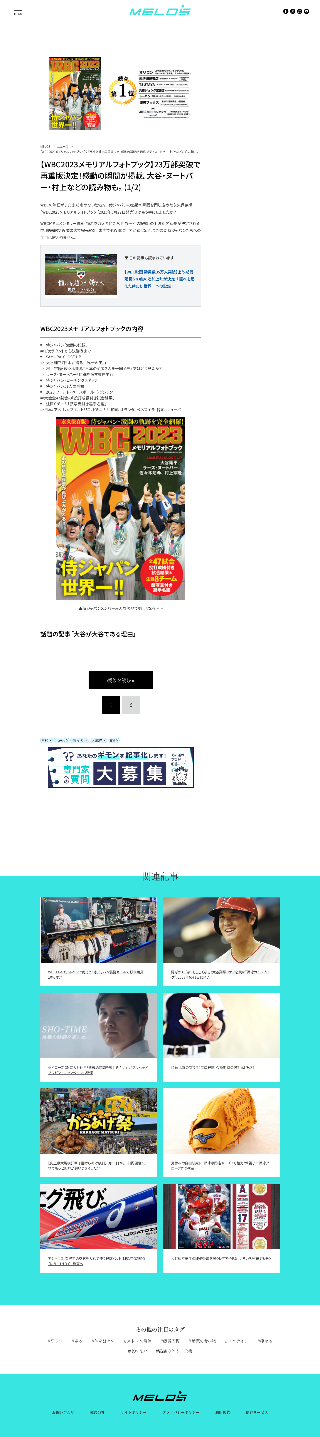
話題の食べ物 (203, 1341)
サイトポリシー (134, 1412)
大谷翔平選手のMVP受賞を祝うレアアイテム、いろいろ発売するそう (221, 1258)
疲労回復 (171, 1341)
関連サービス (257, 1412)
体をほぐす (104, 1341)
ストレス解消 (139, 1341)
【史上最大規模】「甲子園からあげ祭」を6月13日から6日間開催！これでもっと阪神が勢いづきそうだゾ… (97, 1165)
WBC (45, 740)
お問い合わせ (63, 1412)
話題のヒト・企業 (175, 1351)
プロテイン (238, 1341)
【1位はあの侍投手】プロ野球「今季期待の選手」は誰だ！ (212, 1067)
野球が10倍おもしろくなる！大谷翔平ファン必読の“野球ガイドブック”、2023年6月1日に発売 (220, 974)
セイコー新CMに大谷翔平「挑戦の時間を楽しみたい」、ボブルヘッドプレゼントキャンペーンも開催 (98, 1070)
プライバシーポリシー (180, 1412)
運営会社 (97, 1412)
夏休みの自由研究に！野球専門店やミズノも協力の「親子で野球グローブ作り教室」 (220, 1165)
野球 (112, 740)
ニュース (60, 740)
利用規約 (222, 1412)
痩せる (266, 1341)
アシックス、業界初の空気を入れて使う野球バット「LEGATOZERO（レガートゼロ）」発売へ (96, 1261)
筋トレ (56, 1341)
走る (78, 1341)
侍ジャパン (78, 740)
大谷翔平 (97, 740)
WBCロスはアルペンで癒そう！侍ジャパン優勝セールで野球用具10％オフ (95, 974)
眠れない (139, 1351)
